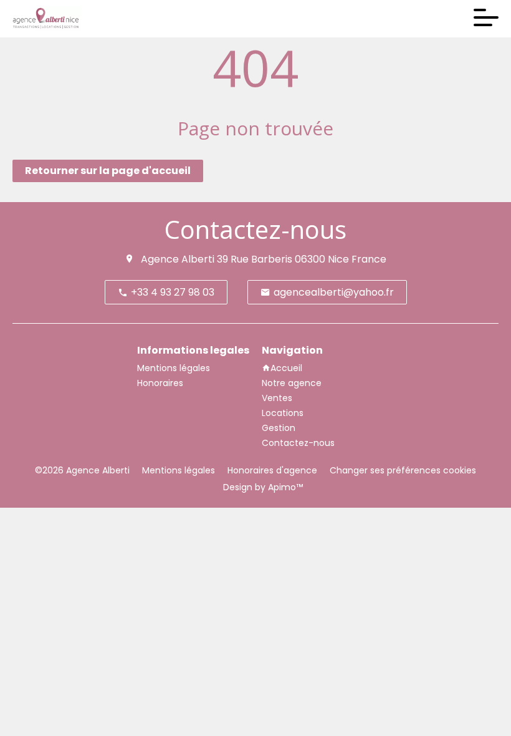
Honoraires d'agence (272, 470)
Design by (262, 487)
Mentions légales (178, 470)
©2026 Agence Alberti (82, 470)
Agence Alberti (177, 259)
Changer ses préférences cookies (403, 470)
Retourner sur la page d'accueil (108, 170)
